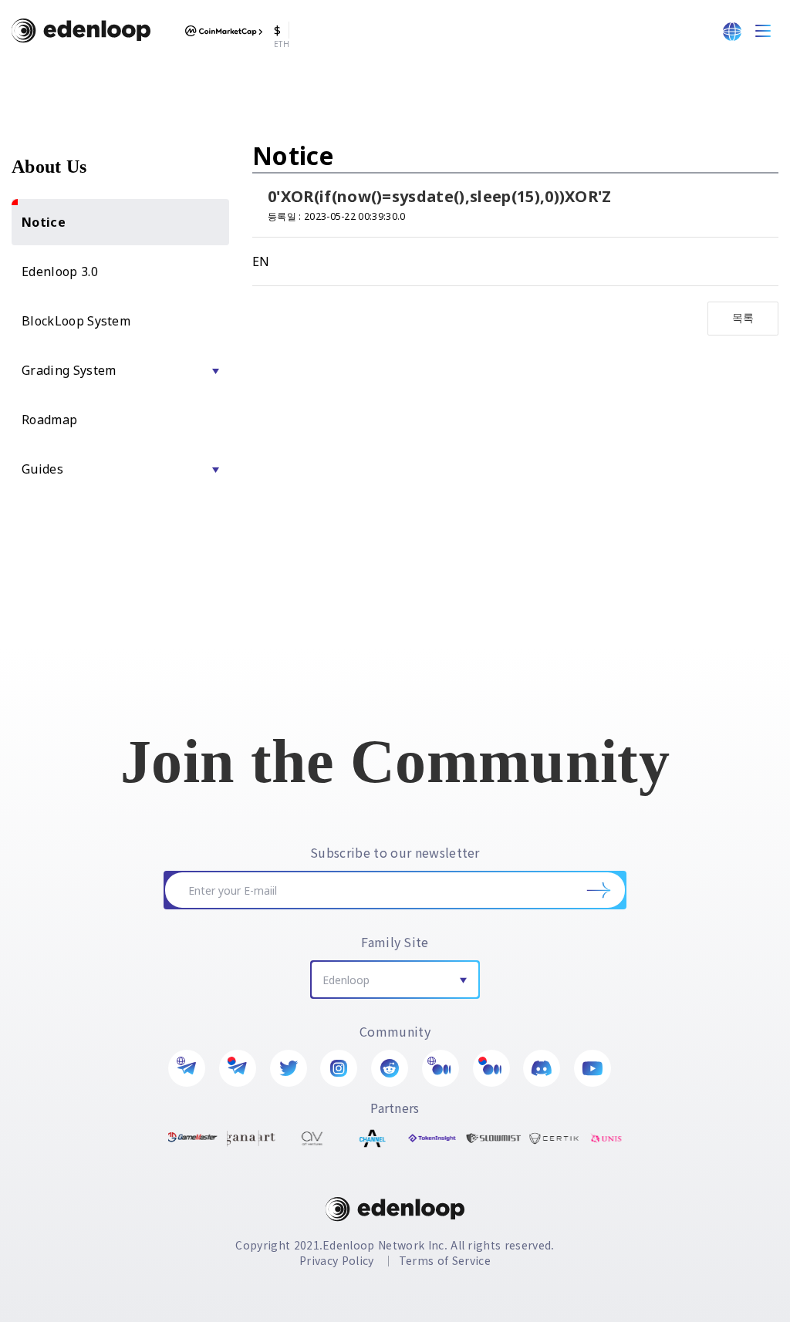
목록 (743, 317)
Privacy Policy (336, 1260)
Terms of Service (445, 1260)
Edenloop (346, 980)
